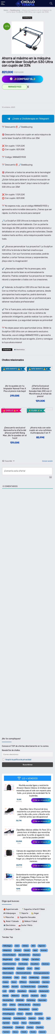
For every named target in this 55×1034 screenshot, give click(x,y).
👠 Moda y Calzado (11, 921)
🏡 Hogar (35, 913)
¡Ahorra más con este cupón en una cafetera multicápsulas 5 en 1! (40, 430)
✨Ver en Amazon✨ (41, 800)
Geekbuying (15, 10)
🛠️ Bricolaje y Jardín (11, 929)
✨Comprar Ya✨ (24, 79)
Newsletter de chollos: (11, 750)
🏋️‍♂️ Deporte (23, 913)
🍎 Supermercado (10, 909)
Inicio (6, 10)
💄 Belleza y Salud (29, 921)
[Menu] (3, 3)
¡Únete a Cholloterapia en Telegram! (30, 118)
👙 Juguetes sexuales (26, 917)
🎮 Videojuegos (9, 913)
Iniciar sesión (47, 461)
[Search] (51, 3)
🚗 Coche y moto (25, 925)
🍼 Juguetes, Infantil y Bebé (33, 909)
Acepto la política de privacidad (18, 760)
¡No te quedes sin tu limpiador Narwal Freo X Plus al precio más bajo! (14, 388)
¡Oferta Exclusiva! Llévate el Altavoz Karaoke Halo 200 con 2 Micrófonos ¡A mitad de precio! (40, 391)
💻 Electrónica (19, 349)
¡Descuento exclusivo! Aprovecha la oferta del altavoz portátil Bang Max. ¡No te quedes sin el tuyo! (15, 432)
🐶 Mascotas (8, 917)
